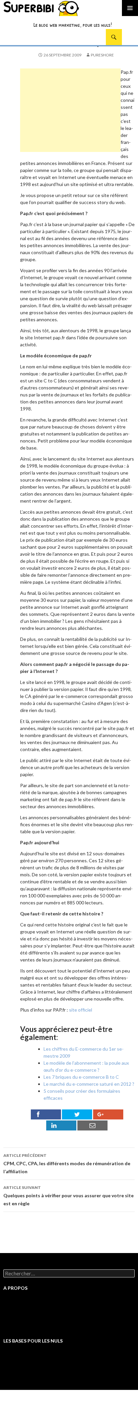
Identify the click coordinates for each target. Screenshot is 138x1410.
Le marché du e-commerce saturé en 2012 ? (89, 1084)
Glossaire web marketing (29, 1315)
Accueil (11, 1303)
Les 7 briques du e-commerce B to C (81, 1077)
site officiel (80, 1010)
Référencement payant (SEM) (34, 1374)
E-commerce (16, 1380)
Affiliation (13, 1362)
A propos (12, 1321)
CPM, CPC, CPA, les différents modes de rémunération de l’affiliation (66, 1163)
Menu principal (130, 8)
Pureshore (102, 54)
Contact (12, 1327)
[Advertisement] (70, 110)
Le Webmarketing (22, 1356)
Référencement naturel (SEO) (34, 1368)
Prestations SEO (21, 1309)
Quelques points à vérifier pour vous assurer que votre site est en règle (68, 1195)
